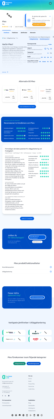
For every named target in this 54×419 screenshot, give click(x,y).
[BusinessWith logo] (7, 3)
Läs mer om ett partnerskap (34, 237)
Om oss (30, 378)
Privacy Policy (31, 383)
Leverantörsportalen (6, 405)
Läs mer (4, 72)
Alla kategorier (31, 408)
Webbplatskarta (31, 410)
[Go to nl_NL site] (34, 415)
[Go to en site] (42, 415)
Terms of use (31, 386)
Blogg (29, 402)
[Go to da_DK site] (23, 415)
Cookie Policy (31, 389)
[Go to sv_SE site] (12, 415)
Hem (5, 38)
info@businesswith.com (7, 383)
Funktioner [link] (15, 32)
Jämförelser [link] (24, 32)
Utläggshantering (11, 38)
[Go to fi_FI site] (31, 415)
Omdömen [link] (6, 32)
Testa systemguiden (37, 297)
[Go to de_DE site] (20, 415)
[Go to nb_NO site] (38, 415)
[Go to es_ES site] (27, 415)
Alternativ (33, 32)
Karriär (29, 381)
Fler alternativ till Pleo (27, 106)
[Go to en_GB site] (16, 415)
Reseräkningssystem (44, 39)
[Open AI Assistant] (9, 396)
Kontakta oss (37, 242)
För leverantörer (5, 402)
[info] (11, 26)
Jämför (7, 97)
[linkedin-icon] (5, 396)
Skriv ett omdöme (19, 26)
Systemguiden (31, 405)
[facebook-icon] (2, 396)
